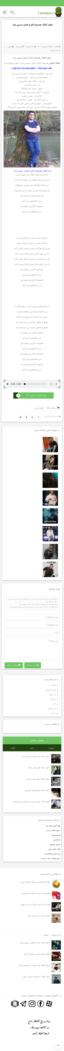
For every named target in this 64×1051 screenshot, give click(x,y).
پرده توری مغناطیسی (52, 853)
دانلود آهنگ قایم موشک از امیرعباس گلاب (34, 965)
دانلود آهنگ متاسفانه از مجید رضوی (36, 976)
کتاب (54, 703)
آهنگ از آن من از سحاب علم (39, 915)
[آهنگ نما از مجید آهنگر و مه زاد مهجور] (56, 906)
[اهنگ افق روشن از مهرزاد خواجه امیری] (56, 884)
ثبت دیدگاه (32, 665)
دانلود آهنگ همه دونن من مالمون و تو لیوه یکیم (31, 801)
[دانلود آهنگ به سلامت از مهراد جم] (50, 480)
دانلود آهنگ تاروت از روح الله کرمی (37, 954)
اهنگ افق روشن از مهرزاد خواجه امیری (35, 881)
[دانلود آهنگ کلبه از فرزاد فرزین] (50, 533)
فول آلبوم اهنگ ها (53, 825)
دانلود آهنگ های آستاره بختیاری (37, 790)
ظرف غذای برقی (54, 849)
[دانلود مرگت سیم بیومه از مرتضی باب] (55, 758)
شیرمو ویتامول (55, 844)
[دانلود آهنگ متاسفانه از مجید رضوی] (56, 979)
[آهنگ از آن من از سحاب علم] (56, 918)
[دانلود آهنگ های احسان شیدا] (50, 462)
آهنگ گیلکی (54, 63)
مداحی (53, 713)
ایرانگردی (56, 839)
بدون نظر (19, 46)
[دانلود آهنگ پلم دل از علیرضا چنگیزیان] (50, 444)
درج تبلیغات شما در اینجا (50, 858)
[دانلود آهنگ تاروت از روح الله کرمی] (56, 956)
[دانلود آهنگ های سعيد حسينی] (55, 781)
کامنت (12, 748)
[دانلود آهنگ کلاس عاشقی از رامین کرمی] (56, 945)
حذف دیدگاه (12, 665)
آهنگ (56, 46)
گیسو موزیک (55, 835)
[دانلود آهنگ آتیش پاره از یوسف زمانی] (50, 569)
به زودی (53, 694)
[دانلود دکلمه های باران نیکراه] (55, 770)
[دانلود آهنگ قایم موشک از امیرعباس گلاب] (56, 967)
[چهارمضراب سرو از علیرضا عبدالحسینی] (56, 895)
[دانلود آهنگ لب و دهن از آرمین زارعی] (50, 498)
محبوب (51, 748)
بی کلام (53, 699)
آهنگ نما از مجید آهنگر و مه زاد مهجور (35, 904)
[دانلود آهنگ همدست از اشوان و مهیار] (50, 551)
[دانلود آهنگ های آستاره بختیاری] (55, 792)
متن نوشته (52, 708)
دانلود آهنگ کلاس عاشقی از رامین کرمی (35, 942)
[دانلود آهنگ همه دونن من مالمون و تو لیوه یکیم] (55, 804)
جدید (32, 748)
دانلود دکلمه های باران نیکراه (39, 767)
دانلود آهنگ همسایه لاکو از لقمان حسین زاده (33, 25)
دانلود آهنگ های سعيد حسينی (38, 779)
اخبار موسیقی (51, 689)
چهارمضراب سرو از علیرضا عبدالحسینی (35, 893)
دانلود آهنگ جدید (53, 830)
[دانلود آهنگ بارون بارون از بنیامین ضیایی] (50, 516)
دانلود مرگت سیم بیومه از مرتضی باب (36, 756)
